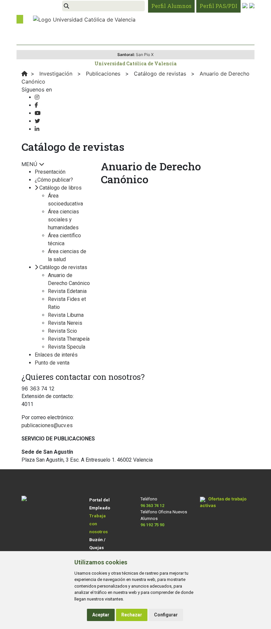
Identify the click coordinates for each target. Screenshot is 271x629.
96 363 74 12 (152, 505)
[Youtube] (38, 113)
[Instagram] (37, 97)
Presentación (50, 172)
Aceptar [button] (100, 614)
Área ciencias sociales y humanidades (63, 219)
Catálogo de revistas (63, 267)
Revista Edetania (67, 291)
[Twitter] (37, 121)
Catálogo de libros (60, 188)
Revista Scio (62, 331)
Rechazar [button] (131, 614)
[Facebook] (36, 105)
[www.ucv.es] (24, 73)
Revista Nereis (65, 323)
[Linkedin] (37, 129)
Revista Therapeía (69, 339)
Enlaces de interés (56, 355)
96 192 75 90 (152, 524)
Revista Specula (66, 347)
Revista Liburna (66, 315)
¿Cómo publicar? (54, 180)
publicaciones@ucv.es (47, 425)
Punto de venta (52, 363)
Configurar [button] (166, 614)
